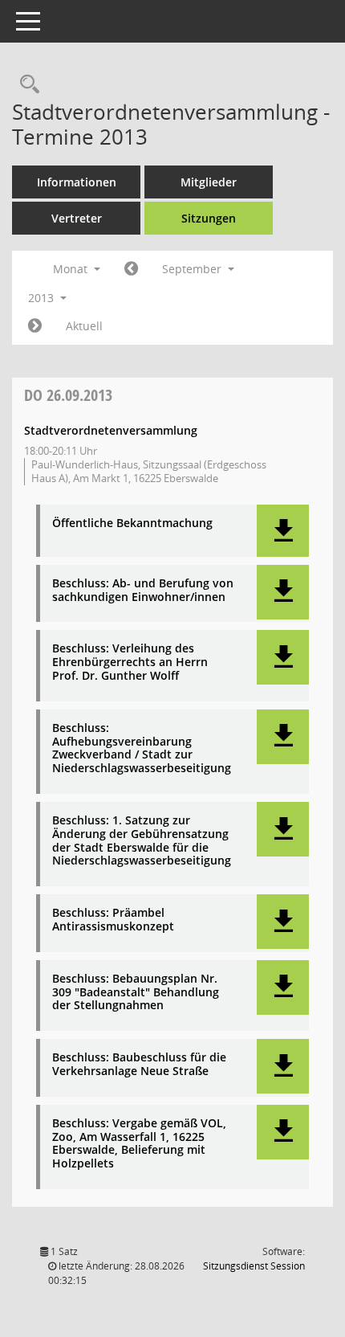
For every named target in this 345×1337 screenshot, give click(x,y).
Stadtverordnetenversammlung (110, 430)
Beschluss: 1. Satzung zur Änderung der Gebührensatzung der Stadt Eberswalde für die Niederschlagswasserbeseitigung (141, 841)
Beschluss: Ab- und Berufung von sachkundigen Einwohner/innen (142, 590)
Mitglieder (209, 182)
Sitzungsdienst (254, 1266)
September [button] (193, 268)
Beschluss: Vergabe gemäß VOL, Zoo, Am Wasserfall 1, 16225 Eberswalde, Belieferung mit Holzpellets (139, 1144)
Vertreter (76, 218)
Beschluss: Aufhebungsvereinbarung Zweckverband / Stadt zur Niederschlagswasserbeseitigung (141, 748)
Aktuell (84, 325)
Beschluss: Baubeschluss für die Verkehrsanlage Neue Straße (139, 1064)
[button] (283, 531)
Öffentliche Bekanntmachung (132, 523)
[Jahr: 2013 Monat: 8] (131, 269)
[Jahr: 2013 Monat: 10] (35, 326)
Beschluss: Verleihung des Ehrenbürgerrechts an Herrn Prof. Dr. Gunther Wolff (130, 662)
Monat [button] (72, 268)
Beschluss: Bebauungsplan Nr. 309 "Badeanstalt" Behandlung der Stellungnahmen (135, 992)
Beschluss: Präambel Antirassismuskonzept (113, 920)
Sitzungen (208, 218)
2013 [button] (42, 297)
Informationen (76, 182)
